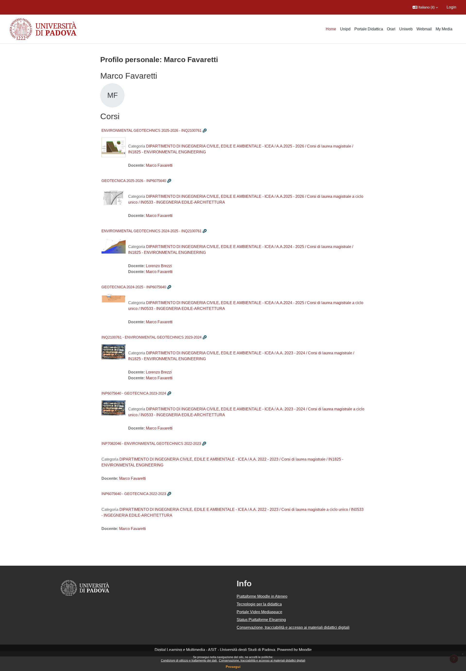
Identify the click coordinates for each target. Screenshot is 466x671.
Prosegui (233, 667)
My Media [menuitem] (444, 29)
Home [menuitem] (331, 29)
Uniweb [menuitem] (406, 29)
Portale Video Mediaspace (259, 612)
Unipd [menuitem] (345, 29)
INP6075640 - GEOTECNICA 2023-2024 (133, 393)
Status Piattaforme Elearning (261, 620)
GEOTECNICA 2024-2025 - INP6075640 (133, 287)
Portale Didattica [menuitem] (368, 29)
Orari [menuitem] (391, 29)
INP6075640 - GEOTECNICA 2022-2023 (133, 494)
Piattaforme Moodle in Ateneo (262, 596)
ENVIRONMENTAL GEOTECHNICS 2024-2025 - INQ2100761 (151, 231)
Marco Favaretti (159, 165)
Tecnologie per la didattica (259, 604)
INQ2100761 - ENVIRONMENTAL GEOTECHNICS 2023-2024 (151, 337)
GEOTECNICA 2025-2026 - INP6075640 (133, 181)
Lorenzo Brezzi (159, 266)
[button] (425, 7)
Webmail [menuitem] (424, 29)
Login (451, 7)
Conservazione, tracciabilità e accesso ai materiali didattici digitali (262, 660)
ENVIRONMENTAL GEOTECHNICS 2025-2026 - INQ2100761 (151, 130)
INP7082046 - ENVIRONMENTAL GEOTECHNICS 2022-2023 (151, 443)
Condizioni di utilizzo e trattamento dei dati (189, 660)
